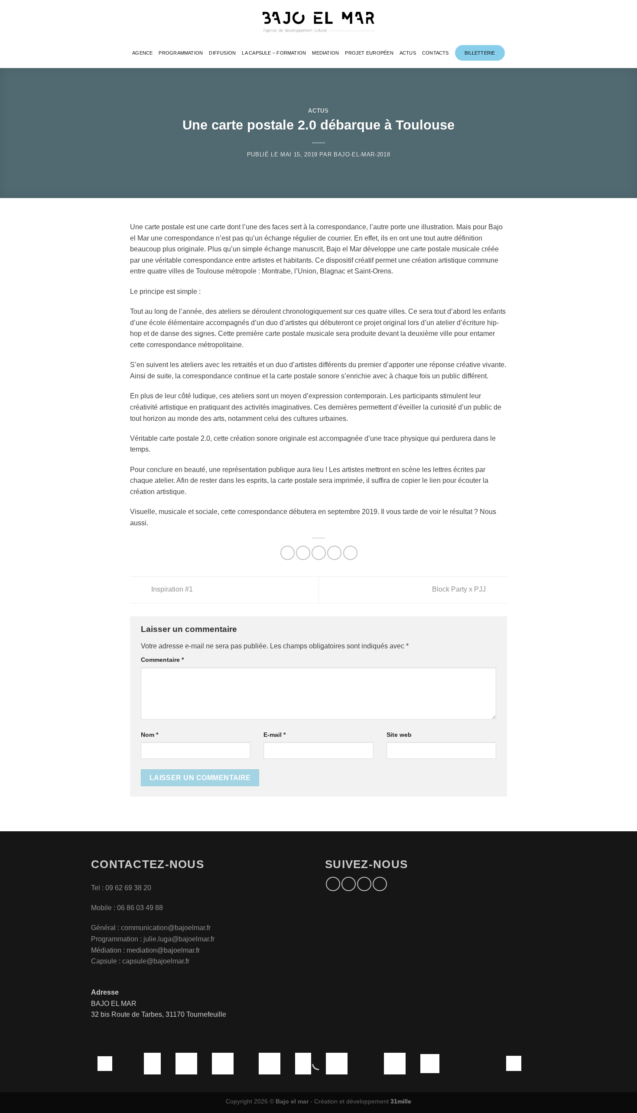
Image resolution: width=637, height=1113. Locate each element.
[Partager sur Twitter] (303, 553)
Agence (142, 52)
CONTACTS (435, 52)
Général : (106, 927)
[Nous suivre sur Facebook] (333, 884)
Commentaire (162, 659)
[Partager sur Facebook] (287, 553)
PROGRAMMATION (181, 52)
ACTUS (408, 52)
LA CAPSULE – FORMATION (274, 52)
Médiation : (108, 950)
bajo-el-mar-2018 (362, 154)
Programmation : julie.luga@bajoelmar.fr (153, 939)
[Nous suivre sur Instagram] (348, 884)
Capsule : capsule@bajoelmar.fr (140, 961)
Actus (318, 110)
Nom (149, 734)
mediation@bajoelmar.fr (163, 950)
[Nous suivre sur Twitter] (364, 884)
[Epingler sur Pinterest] (334, 553)
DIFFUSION (222, 52)
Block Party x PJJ (460, 589)
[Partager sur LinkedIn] (350, 553)
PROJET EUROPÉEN (369, 52)
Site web (399, 734)
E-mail (274, 734)
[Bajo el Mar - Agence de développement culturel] (319, 22)
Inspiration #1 (171, 589)
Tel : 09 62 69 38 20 (121, 888)
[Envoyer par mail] (319, 553)
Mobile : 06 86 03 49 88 (127, 907)
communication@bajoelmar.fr (166, 927)
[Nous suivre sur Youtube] (380, 884)
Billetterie (480, 52)
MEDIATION (325, 52)
